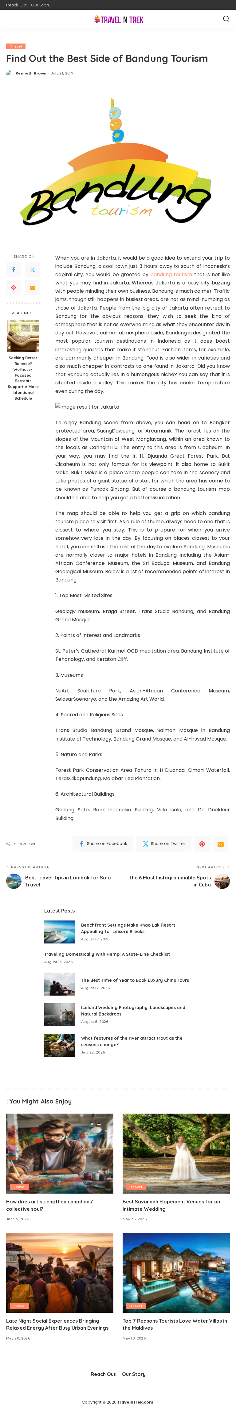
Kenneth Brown (31, 73)
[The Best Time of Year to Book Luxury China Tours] (59, 984)
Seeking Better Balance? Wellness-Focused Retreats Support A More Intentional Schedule (23, 378)
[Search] (226, 19)
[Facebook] (13, 269)
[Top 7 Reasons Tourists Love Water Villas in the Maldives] (176, 1273)
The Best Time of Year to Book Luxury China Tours (135, 980)
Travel (16, 46)
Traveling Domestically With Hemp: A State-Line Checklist (107, 954)
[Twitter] (32, 269)
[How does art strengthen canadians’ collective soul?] (59, 1154)
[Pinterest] (13, 287)
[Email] (32, 287)
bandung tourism (171, 274)
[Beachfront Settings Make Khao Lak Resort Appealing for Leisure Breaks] (59, 931)
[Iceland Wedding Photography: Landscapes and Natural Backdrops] (59, 1014)
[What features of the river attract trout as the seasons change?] (59, 1045)
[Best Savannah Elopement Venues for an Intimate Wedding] (176, 1154)
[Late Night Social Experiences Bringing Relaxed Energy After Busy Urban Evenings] (59, 1273)
